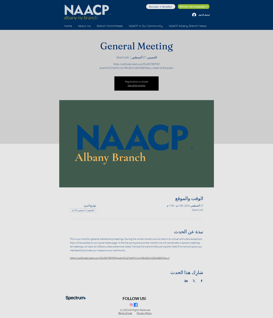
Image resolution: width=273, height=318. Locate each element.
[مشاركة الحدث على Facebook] (201, 281)
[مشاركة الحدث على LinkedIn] (186, 281)
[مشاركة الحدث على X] (193, 281)
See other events (136, 85)
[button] (110, 26)
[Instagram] (131, 305)
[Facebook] (136, 305)
